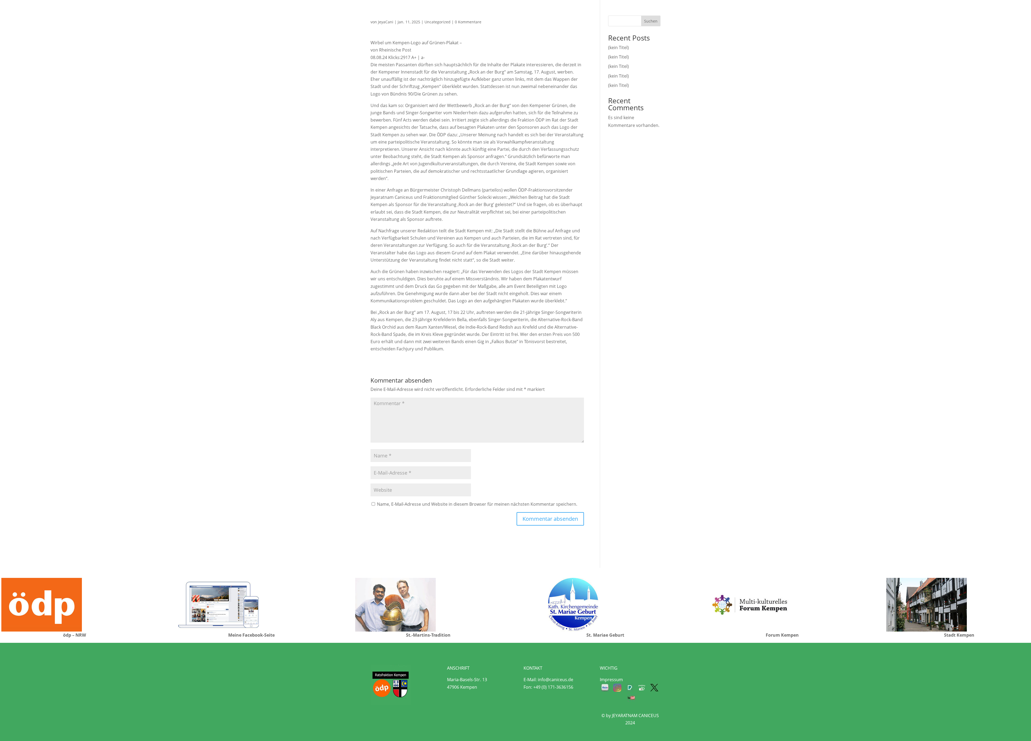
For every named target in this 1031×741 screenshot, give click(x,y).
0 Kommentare (468, 21)
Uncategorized (437, 21)
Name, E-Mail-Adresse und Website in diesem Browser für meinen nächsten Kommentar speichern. (477, 504)
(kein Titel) (618, 47)
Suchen (651, 21)
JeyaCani (385, 21)
